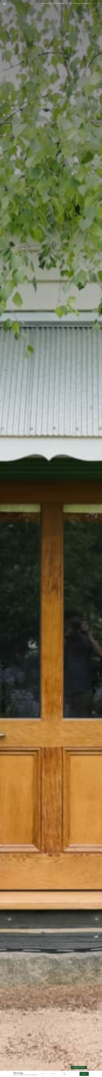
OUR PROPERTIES (59, 3)
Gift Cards (68, 3)
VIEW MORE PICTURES (80, 1067)
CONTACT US (76, 3)
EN (94, 3)
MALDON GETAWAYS (46, 3)
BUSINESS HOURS (86, 3)
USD (98, 3)
